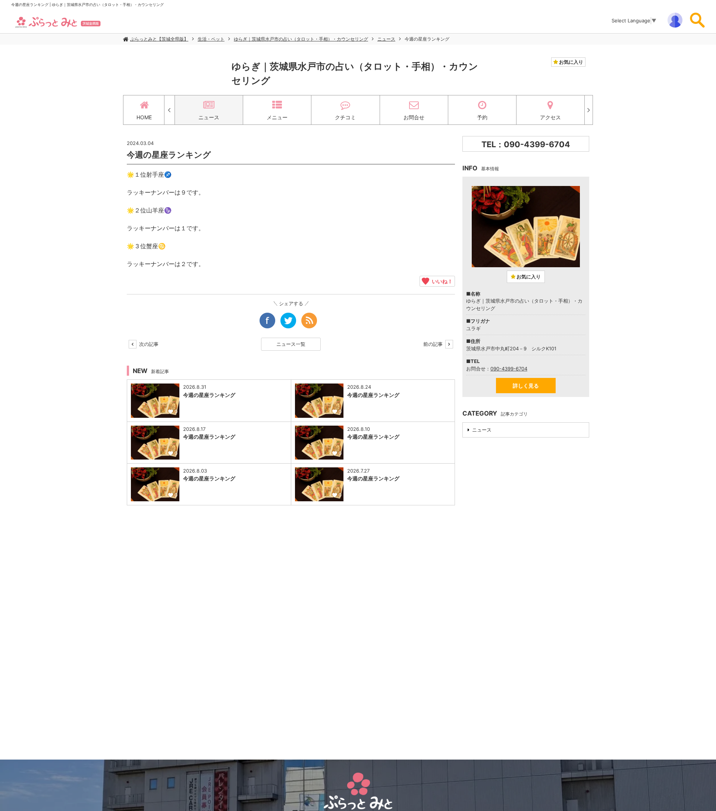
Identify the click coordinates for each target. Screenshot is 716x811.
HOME (144, 117)
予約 (482, 117)
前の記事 (433, 344)
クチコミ (345, 117)
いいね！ (441, 281)
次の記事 (148, 344)
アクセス (550, 117)
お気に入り (570, 62)
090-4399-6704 (508, 369)
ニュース (386, 39)
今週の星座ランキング (427, 39)
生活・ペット (211, 39)
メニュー (277, 117)
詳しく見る (526, 385)
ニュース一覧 (290, 344)
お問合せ (413, 117)
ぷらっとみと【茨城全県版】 (159, 39)
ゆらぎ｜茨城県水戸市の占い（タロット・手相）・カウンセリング (301, 39)
